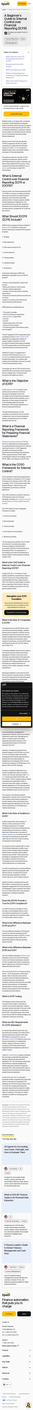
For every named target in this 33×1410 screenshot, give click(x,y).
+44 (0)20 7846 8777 (12, 1335)
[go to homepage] (6, 1294)
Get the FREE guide (16, 114)
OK (16, 719)
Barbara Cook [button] (13, 32)
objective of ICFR (11, 390)
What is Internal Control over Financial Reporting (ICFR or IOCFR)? (15, 59)
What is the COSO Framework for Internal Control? (16, 82)
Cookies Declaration (14, 1397)
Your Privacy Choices (11, 1400)
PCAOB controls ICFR (21, 337)
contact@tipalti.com (8, 1329)
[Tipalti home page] (5, 5)
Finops (23, 39)
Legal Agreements (24, 1393)
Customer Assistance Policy (10, 1406)
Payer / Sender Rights (8, 1403)
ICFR (16, 148)
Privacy (4, 1397)
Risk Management (11, 43)
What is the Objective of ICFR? (15, 70)
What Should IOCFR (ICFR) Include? (14, 65)
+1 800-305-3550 (11, 1332)
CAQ (14, 573)
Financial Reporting (11, 39)
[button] (29, 4)
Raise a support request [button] (9, 1346)
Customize (15, 724)
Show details (23, 713)
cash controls (19, 499)
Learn (4, 9)
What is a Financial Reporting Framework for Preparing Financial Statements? (17, 75)
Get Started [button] (22, 4)
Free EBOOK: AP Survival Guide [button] (16, 612)
